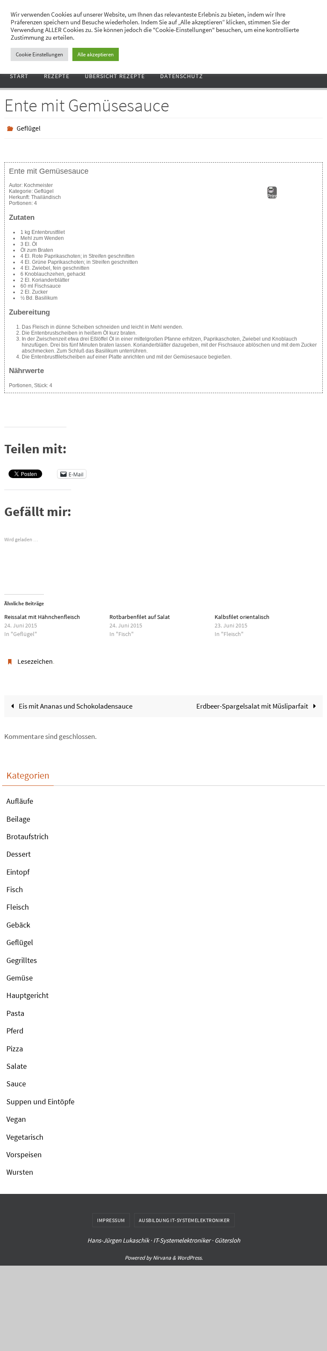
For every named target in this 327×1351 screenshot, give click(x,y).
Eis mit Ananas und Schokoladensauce (74, 701)
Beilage (18, 814)
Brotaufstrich (27, 832)
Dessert (18, 849)
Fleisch (17, 902)
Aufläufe (19, 796)
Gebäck (18, 920)
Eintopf (17, 867)
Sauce (16, 1079)
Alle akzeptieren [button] (95, 54)
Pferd (14, 1026)
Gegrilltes (21, 955)
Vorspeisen (24, 1150)
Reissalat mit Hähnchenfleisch (42, 614)
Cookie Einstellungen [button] (39, 54)
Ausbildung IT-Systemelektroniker (184, 1215)
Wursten (19, 1167)
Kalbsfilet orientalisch (242, 614)
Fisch (14, 885)
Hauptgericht (27, 990)
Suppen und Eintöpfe (40, 1097)
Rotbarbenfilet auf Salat (139, 614)
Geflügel (28, 127)
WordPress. (190, 1253)
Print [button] (272, 193)
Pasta (15, 1008)
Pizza (14, 1043)
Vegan (16, 1114)
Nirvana (162, 1253)
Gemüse (19, 973)
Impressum (111, 1215)
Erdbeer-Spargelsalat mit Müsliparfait (253, 701)
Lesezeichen (35, 658)
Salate (16, 1061)
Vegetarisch (24, 1132)
